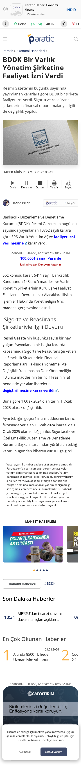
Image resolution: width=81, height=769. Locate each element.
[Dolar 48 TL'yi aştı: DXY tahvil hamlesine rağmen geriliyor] (33, 544)
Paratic (8, 51)
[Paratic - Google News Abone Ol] (60, 204)
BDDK (49, 583)
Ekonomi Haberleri (31, 51)
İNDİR (71, 9)
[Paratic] (40, 39)
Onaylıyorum (53, 752)
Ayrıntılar (25, 752)
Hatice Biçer (21, 203)
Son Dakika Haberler (29, 598)
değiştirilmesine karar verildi (28, 390)
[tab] (34, 570)
